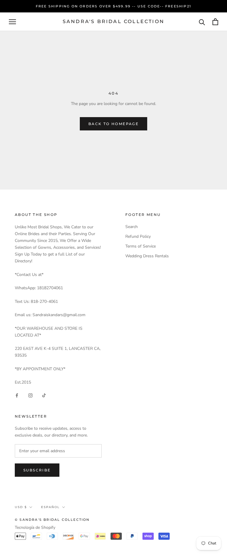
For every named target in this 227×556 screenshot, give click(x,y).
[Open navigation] (12, 21)
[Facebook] (17, 395)
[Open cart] (215, 21)
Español (50, 507)
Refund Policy (138, 236)
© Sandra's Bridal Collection (52, 520)
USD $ (21, 507)
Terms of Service (140, 246)
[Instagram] (30, 395)
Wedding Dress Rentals (147, 256)
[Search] (202, 22)
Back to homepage (113, 124)
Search (131, 226)
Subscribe (37, 470)
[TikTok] (44, 395)
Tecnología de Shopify (35, 527)
